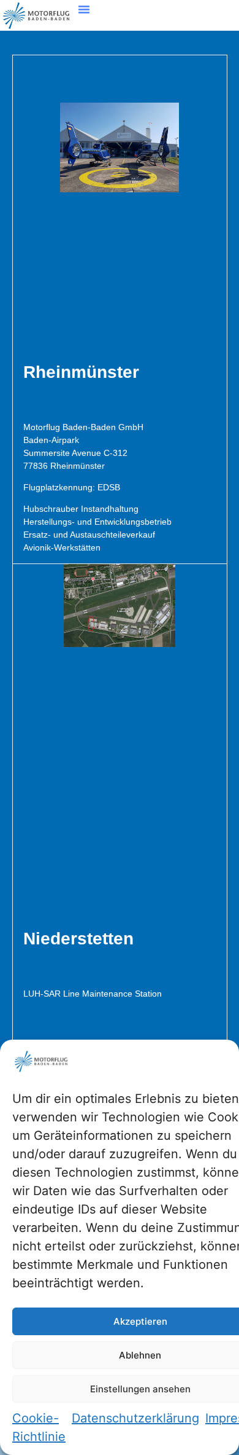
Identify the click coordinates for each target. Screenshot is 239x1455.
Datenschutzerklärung (135, 1418)
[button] (84, 9)
